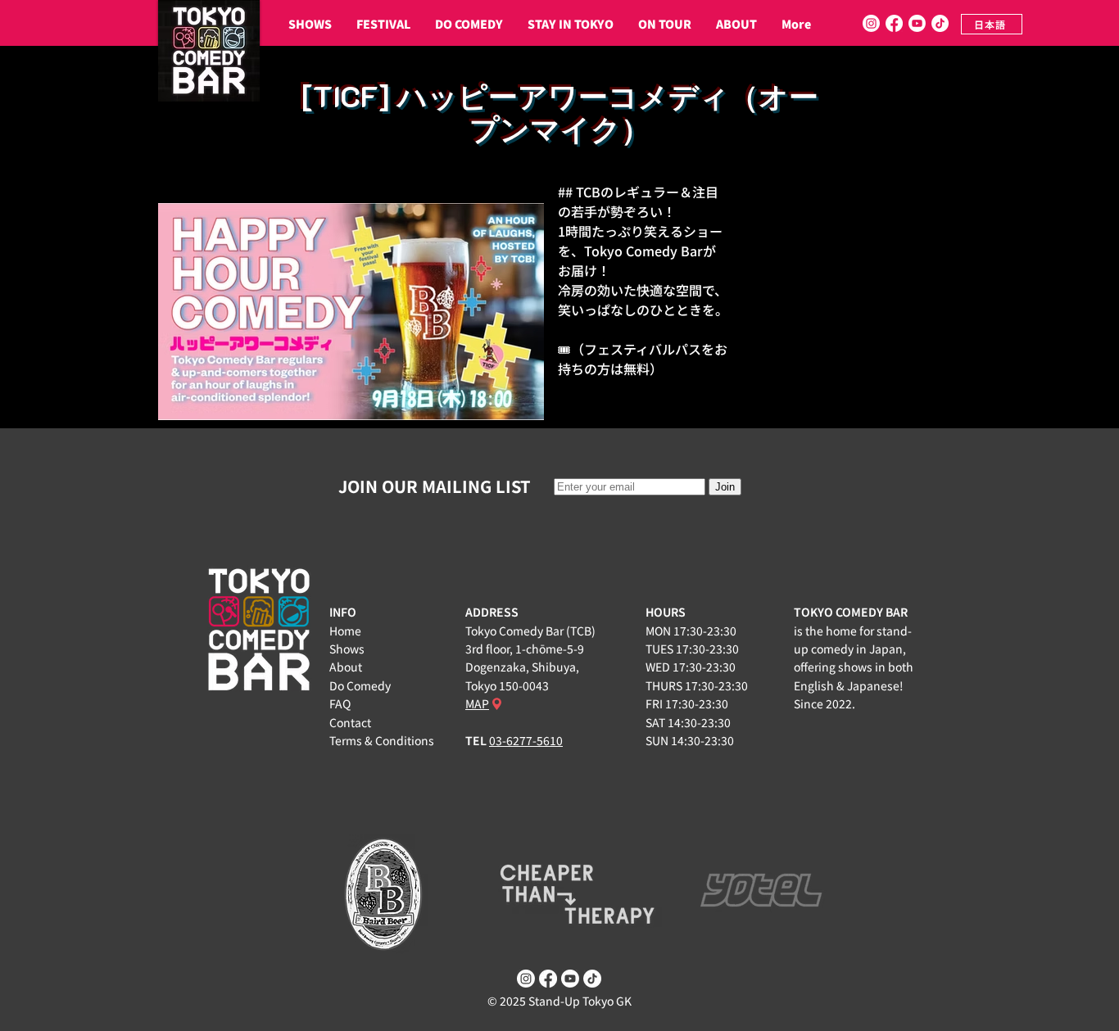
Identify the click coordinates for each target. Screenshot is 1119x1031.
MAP (477, 703)
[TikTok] (940, 23)
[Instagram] (871, 23)
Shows (347, 648)
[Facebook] (894, 23)
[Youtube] (917, 23)
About (345, 666)
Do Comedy (360, 685)
